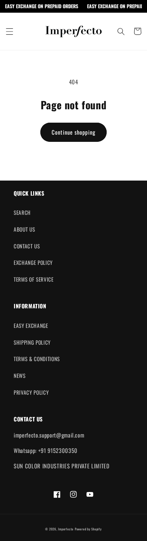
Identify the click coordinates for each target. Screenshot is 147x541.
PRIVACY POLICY (31, 392)
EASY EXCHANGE (31, 325)
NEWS (20, 375)
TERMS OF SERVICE (34, 279)
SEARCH (22, 212)
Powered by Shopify (88, 529)
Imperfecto (66, 529)
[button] (9, 31)
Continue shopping (73, 132)
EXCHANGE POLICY (33, 262)
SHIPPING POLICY (32, 342)
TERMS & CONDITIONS (37, 358)
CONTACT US (27, 246)
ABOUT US (24, 229)
